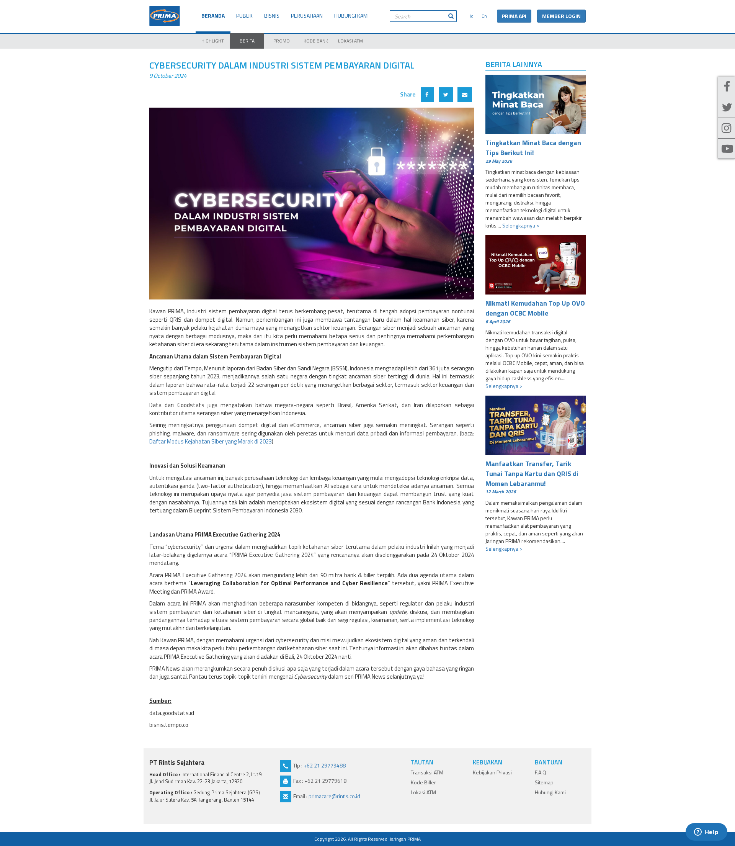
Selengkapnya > (520, 225)
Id (470, 16)
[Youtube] (726, 149)
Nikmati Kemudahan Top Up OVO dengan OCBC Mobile (535, 311)
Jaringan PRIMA (405, 839)
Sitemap (544, 782)
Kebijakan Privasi (492, 772)
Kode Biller (423, 782)
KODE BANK (316, 40)
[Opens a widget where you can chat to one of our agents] (706, 832)
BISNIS (271, 15)
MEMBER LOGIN (561, 16)
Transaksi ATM (427, 772)
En (483, 16)
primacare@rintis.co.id (334, 796)
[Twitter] (726, 107)
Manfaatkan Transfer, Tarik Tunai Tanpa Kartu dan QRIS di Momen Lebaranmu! (531, 476)
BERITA (247, 40)
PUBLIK (244, 15)
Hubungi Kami (550, 792)
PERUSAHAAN (307, 15)
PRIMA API (514, 16)
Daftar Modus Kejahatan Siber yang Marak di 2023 (210, 441)
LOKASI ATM (350, 40)
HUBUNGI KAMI (351, 15)
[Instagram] (726, 128)
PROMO (281, 40)
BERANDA (213, 15)
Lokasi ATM (423, 792)
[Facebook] (726, 87)
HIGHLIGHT (212, 40)
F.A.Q (540, 772)
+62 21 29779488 (325, 765)
